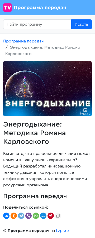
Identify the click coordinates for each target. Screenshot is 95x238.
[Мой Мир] (43, 216)
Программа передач (40, 7)
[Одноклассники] (14, 216)
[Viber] (28, 216)
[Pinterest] (51, 216)
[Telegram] (21, 216)
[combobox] (37, 24)
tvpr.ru (62, 231)
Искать (81, 24)
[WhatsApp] (36, 216)
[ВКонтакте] (6, 216)
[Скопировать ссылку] (58, 216)
